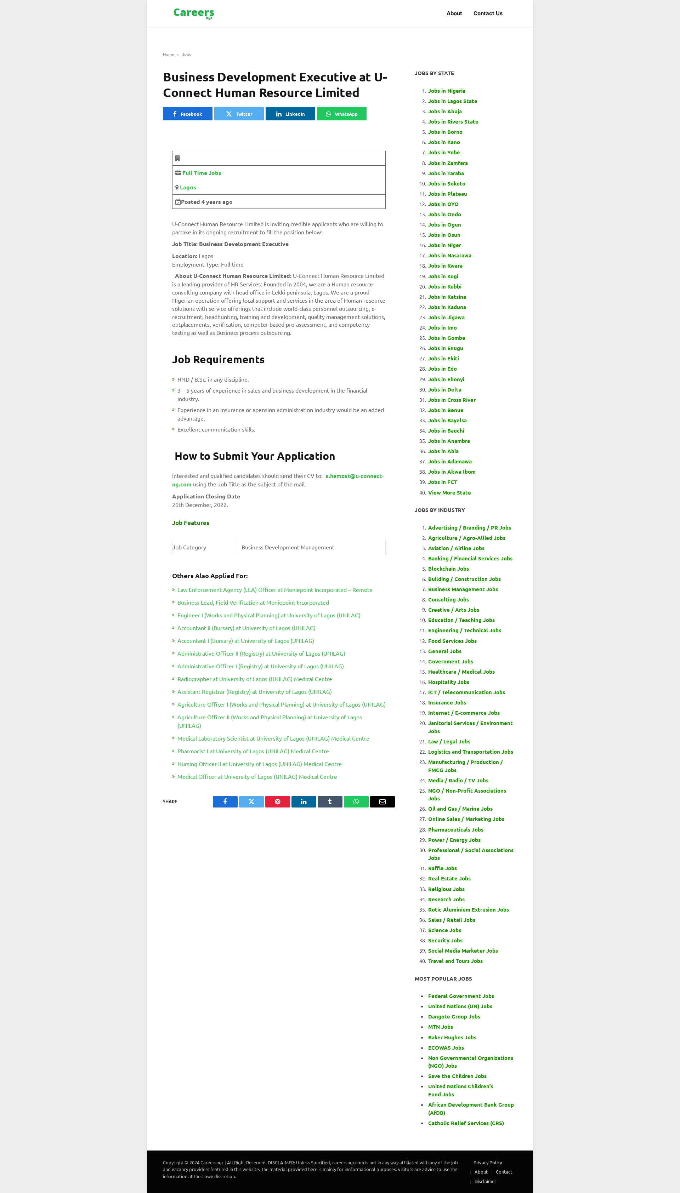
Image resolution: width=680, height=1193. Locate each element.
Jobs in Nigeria (447, 90)
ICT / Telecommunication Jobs (466, 692)
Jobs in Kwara (445, 265)
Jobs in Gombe (446, 337)
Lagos (187, 187)
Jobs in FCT (442, 481)
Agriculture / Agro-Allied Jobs (466, 537)
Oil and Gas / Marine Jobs (460, 808)
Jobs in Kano (444, 141)
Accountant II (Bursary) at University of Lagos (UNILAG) (246, 627)
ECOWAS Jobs (446, 1047)
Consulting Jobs (448, 599)
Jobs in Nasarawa (449, 255)
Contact (504, 1172)
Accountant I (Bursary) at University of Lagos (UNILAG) (245, 640)
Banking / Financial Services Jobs (470, 558)
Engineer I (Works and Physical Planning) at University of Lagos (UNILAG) (269, 614)
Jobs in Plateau (447, 193)
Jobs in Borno (445, 131)
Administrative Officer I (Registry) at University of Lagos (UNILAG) (260, 665)
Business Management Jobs (463, 589)
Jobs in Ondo (444, 214)
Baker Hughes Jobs (453, 1037)
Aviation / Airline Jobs (456, 548)
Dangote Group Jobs (454, 1016)
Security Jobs (445, 940)
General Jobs (444, 651)
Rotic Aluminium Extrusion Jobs (468, 909)
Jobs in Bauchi (446, 430)
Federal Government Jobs (461, 995)
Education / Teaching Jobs (461, 619)
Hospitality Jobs (448, 681)
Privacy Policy (488, 1162)
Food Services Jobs (452, 640)
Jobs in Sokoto (446, 183)
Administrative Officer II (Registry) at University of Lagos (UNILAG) (261, 653)
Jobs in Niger (444, 245)
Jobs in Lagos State (453, 100)
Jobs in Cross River (452, 399)
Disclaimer (485, 1181)
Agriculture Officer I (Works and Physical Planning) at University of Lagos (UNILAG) (281, 704)
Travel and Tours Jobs (455, 960)
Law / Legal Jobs (449, 741)
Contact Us (488, 13)
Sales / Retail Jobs (451, 919)
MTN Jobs (440, 1026)
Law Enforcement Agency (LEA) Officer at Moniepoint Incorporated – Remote (275, 589)
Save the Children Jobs (457, 1075)
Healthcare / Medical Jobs (461, 671)
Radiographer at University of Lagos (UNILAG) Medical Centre (254, 678)
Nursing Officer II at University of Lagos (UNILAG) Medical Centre (259, 763)
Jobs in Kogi (443, 276)
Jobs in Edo (442, 368)
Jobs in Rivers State (453, 121)
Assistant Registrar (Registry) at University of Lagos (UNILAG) (254, 691)
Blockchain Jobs (448, 568)
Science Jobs (444, 930)
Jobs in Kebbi (444, 286)
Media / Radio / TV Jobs (458, 780)
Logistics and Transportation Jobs (470, 751)
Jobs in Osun (444, 234)
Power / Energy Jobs (454, 839)
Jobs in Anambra (449, 440)
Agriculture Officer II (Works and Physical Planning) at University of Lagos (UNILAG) (269, 721)
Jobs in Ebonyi (446, 379)
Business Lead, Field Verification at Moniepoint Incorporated (253, 602)
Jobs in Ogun (444, 224)
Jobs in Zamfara (448, 162)
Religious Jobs (446, 888)
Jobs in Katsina (447, 296)
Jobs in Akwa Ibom (452, 471)
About (454, 13)
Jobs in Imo (442, 327)
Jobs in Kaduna (447, 306)
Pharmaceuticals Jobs (455, 829)
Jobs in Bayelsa (447, 420)
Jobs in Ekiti (443, 358)
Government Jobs (450, 661)
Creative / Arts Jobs (453, 609)
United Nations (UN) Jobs (460, 1006)
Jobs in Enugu (445, 348)
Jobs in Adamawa (450, 461)
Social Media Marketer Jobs (463, 950)
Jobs (186, 54)
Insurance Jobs (447, 702)
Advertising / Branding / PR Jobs (469, 527)
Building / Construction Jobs (464, 578)
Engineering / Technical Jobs (464, 630)
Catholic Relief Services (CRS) (466, 1122)
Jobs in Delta (444, 389)
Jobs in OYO (443, 203)
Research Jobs (446, 899)
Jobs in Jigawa (446, 317)
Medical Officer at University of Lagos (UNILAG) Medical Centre (257, 776)
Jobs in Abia (443, 451)
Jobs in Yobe (444, 152)
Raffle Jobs (442, 868)
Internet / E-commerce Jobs (464, 712)
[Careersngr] (194, 13)
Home (168, 54)
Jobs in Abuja (445, 111)
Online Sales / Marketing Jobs (466, 818)
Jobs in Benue (446, 409)
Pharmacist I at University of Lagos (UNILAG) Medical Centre (253, 750)
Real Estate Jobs (449, 878)
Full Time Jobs (201, 172)
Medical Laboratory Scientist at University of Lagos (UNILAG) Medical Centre (273, 738)
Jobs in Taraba (446, 173)
